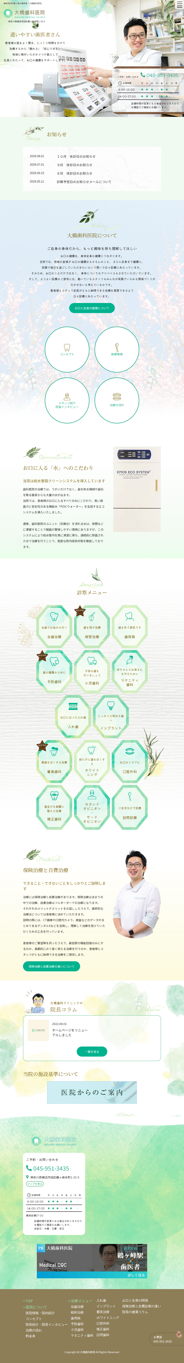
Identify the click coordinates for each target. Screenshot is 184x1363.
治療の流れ (34, 1330)
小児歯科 (77, 1330)
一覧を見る (92, 1051)
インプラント (106, 1306)
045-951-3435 (162, 75)
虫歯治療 (77, 1307)
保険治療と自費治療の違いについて (52, 966)
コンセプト (34, 1319)
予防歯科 (77, 1324)
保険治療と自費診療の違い (141, 1306)
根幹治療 (77, 1312)
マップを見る (34, 1184)
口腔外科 (102, 1323)
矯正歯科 (102, 1329)
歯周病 (75, 1318)
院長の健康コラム (135, 1312)
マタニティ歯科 (82, 1335)
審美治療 (102, 1312)
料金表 (30, 1336)
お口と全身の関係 (135, 1300)
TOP (29, 1300)
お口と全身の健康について (92, 308)
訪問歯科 (102, 1335)
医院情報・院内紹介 (40, 1313)
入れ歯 (101, 1300)
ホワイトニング (107, 1317)
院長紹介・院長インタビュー (47, 1324)
